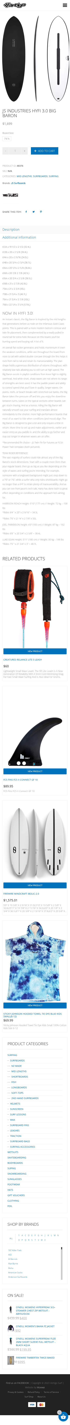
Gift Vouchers (16, 1195)
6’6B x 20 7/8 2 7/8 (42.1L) (15, 273)
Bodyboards (15, 1162)
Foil (9, 1206)
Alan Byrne (13, 1263)
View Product (35, 651)
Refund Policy (34, 1392)
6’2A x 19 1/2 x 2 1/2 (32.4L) (16, 246)
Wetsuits (12, 1152)
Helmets (15, 1103)
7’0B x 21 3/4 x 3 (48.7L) (14, 294)
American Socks (15, 1272)
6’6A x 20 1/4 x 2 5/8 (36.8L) (16, 267)
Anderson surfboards (17, 1277)
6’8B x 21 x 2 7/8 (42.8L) (14, 283)
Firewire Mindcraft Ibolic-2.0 (21, 893)
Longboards (19, 1087)
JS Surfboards (18, 183)
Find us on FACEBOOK (17, 1382)
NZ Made (16, 1065)
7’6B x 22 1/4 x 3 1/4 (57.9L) (16, 304)
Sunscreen (16, 1109)
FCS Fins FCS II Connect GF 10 (20, 779)
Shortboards (19, 1076)
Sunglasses (14, 1179)
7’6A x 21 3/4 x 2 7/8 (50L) (15, 299)
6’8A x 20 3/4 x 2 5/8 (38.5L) (17, 278)
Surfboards (40, 176)
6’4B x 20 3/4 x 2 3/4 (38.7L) (16, 262)
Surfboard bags (20, 1141)
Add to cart (46, 151)
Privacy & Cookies (16, 1392)
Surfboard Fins (19, 1125)
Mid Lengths (24, 176)
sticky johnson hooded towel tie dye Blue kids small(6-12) (32, 1015)
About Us (41, 1396)
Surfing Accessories (22, 1146)
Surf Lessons (18, 1114)
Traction (15, 1135)
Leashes (15, 1130)
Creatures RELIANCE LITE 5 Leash (22, 659)
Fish (13, 1082)
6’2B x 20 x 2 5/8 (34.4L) (15, 252)
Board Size (8, 133)
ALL (11, 1238)
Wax (12, 1119)
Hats (10, 1189)
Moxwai (41, 1387)
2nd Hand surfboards (25, 1098)
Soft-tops (17, 1092)
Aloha (10, 1268)
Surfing (53, 176)
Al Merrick (12, 1259)
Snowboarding (16, 1173)
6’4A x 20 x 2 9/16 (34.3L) (15, 257)
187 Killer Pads (14, 1250)
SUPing (11, 1168)
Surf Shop (29, 1396)
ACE (10, 1254)
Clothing (13, 1200)
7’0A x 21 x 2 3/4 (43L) (13, 288)
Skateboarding (16, 1157)
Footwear (13, 1184)
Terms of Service (51, 1392)
